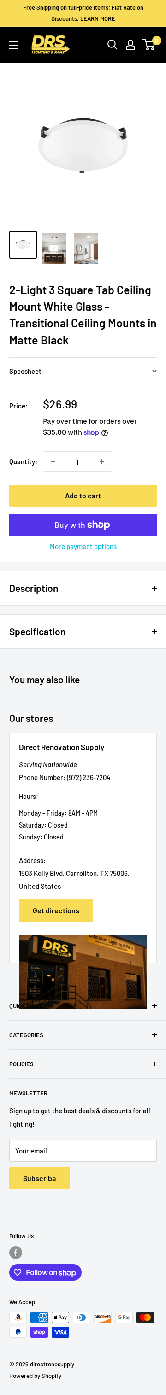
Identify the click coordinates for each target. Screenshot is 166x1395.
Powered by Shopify (35, 1375)
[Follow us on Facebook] (15, 1252)
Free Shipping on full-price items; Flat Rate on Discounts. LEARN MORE (83, 13)
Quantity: (23, 461)
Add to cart (83, 495)
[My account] (130, 45)
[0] (149, 44)
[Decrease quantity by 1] (53, 461)
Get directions (56, 910)
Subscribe (39, 1178)
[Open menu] (13, 45)
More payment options (83, 546)
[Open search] (112, 45)
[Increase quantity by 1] (102, 461)
